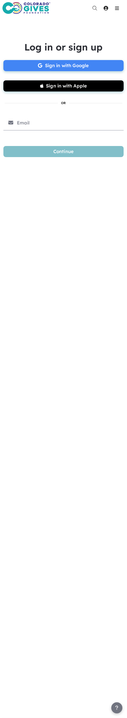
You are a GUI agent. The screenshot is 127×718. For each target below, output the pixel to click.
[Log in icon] (105, 8)
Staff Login (18, 712)
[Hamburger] (116, 8)
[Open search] (94, 8)
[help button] (116, 707)
